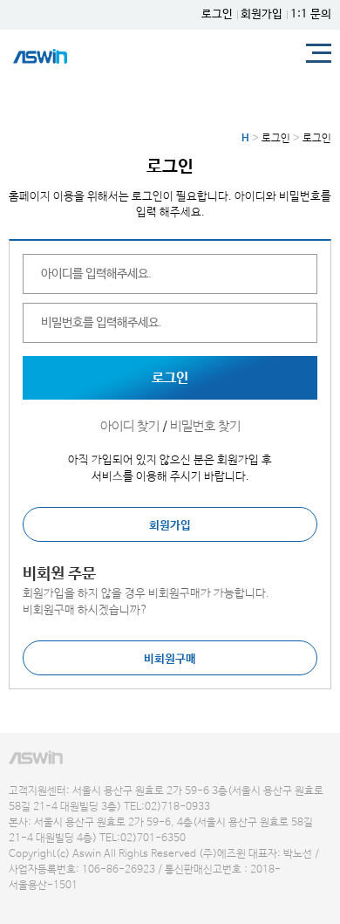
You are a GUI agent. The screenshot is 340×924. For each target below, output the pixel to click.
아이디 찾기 (130, 426)
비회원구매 (170, 659)
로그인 (217, 14)
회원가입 (261, 14)
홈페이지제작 (31, 902)
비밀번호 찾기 (205, 426)
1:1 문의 (310, 14)
